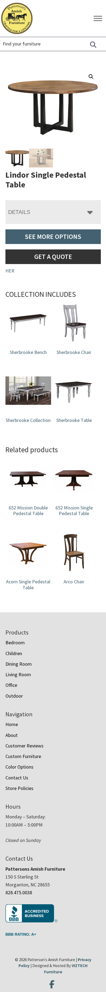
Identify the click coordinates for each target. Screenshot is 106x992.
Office (11, 685)
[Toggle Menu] (97, 18)
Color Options (19, 767)
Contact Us (16, 778)
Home (11, 724)
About (11, 735)
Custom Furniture (23, 756)
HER (9, 271)
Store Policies (19, 788)
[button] (91, 77)
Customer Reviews (24, 746)
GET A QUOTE (53, 256)
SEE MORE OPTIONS (53, 236)
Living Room (18, 674)
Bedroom (15, 642)
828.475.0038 (18, 892)
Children (13, 653)
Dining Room (18, 664)
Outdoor (14, 696)
